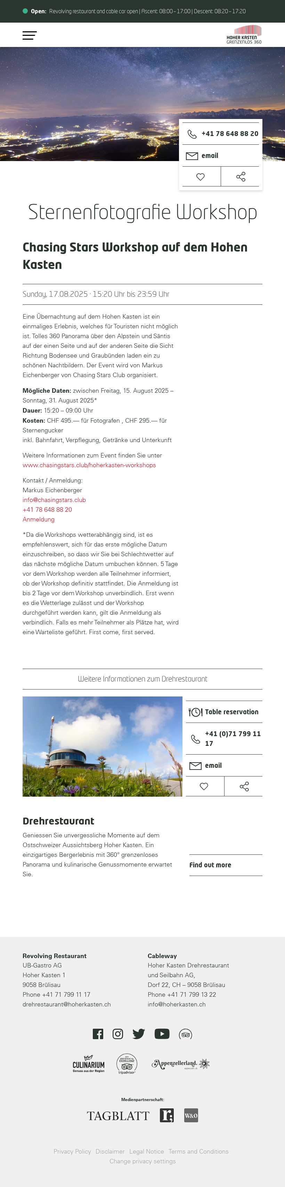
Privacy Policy (72, 1151)
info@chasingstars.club (54, 500)
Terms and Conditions (199, 1151)
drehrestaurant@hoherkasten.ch (67, 1004)
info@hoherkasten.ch (177, 1004)
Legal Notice (146, 1151)
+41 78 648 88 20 (47, 509)
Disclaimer (110, 1151)
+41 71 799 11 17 (66, 994)
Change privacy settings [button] (142, 1161)
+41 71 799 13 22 (191, 994)
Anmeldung (39, 519)
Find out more (210, 865)
